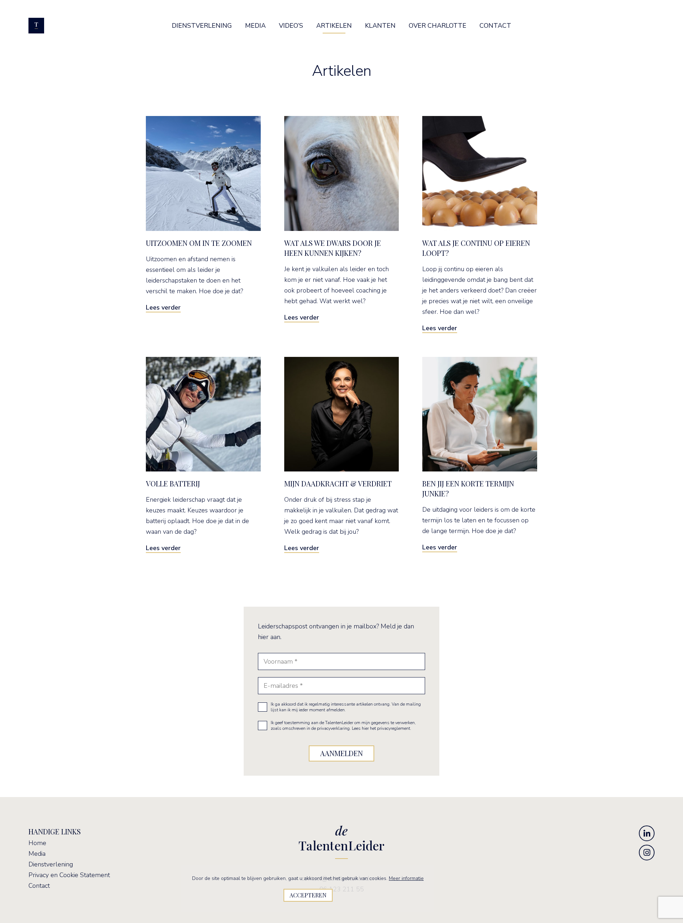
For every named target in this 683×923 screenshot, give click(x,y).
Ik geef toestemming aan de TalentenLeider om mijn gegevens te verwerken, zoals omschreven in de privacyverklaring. (343, 725)
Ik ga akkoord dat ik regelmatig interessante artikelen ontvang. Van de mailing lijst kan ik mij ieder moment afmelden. (346, 707)
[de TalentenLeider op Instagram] (647, 852)
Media (37, 853)
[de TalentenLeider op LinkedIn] (647, 833)
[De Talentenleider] (36, 25)
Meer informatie (406, 878)
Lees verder (163, 307)
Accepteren (308, 895)
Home (37, 843)
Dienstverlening (50, 864)
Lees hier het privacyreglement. (381, 728)
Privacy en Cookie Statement (69, 875)
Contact (39, 885)
